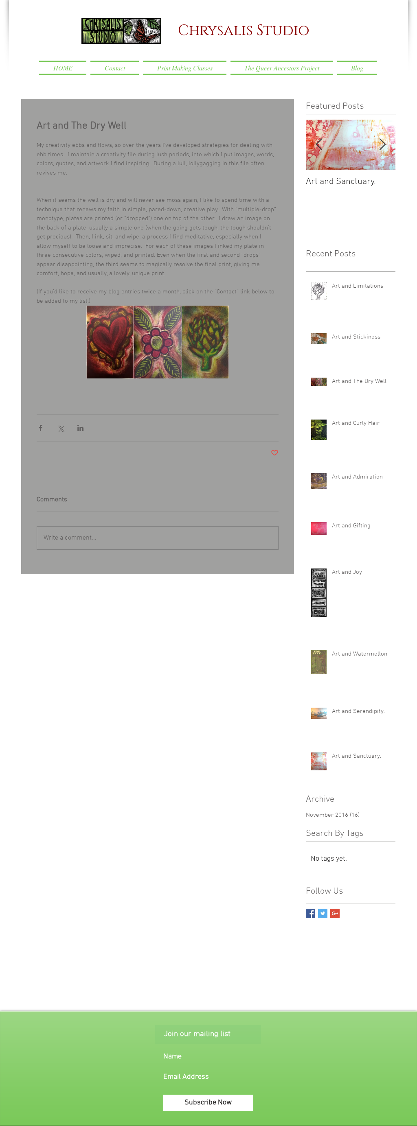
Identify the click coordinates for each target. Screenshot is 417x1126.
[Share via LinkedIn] (80, 428)
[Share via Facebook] (40, 428)
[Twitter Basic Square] (322, 913)
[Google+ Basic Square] (335, 913)
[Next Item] (382, 144)
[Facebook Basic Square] (310, 913)
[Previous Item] (319, 144)
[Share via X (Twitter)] (60, 428)
